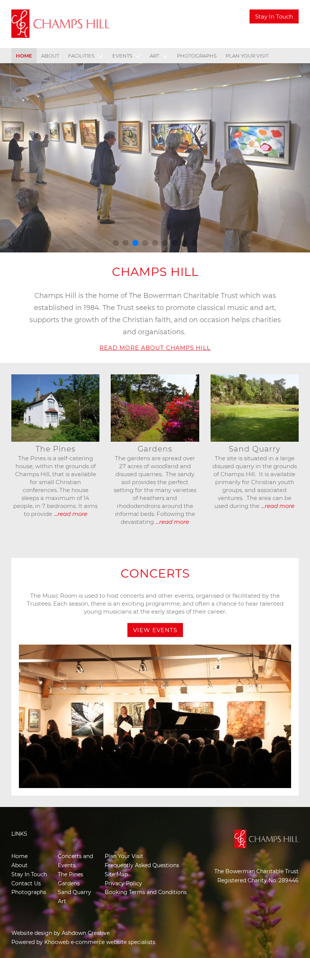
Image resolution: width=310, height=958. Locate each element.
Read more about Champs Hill (155, 347)
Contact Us (32, 71)
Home (24, 56)
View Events (155, 630)
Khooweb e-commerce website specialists (99, 942)
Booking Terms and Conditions (146, 892)
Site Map (116, 874)
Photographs (197, 56)
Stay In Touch (274, 16)
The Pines (70, 874)
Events (122, 56)
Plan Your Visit (247, 56)
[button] (116, 243)
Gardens (69, 883)
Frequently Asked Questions (142, 865)
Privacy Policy (123, 883)
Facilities (81, 56)
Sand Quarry (74, 892)
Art (154, 56)
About (50, 56)
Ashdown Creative (86, 933)
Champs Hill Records (87, 71)
